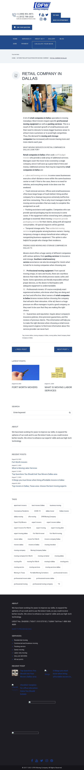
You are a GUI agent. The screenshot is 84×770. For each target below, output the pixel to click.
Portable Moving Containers (39, 573)
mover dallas (18, 539)
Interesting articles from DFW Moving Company (33, 58)
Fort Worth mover (38, 533)
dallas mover (50, 511)
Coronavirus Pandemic (21, 511)
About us (39, 39)
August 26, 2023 (16, 383)
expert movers (36, 522)
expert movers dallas (54, 522)
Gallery (51, 39)
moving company (19, 550)
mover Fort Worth (33, 539)
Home (15, 39)
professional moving (20, 584)
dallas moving (18, 516)
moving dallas (53, 335)
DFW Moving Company (48, 516)
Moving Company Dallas (38, 550)
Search (70, 412)
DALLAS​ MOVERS (20, 656)
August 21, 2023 (49, 383)
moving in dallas (49, 561)
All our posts (18, 659)
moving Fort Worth (33, 561)
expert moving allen (57, 528)
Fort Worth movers (24, 387)
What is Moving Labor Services (24, 468)
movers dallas (29, 335)
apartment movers (20, 505)
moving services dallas (52, 567)
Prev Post (22, 349)
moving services (34, 567)
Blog (62, 39)
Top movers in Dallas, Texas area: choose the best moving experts (39, 486)
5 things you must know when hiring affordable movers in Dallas (38, 480)
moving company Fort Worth (23, 556)
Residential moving (21, 640)
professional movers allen (22, 578)
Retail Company (62, 335)
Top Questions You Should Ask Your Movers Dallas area (34, 474)
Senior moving (19, 650)
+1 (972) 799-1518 (24, 17)
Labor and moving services (36, 175)
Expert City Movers (20, 522)
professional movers (60, 573)
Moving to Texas (19, 573)
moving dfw (18, 561)
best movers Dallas (38, 505)
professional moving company (43, 584)
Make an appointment (60, 20)
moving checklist (50, 545)
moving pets (64, 561)
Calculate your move (44, 44)
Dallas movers (64, 511)
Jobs (15, 44)
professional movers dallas (45, 578)
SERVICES (26, 39)
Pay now (56, 15)
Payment (24, 44)
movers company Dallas (52, 539)
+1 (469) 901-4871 (24, 14)
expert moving (41, 528)
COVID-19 (37, 511)
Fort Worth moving (56, 533)
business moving (55, 505)
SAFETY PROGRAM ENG (22, 629)
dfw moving (32, 516)
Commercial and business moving (26, 643)
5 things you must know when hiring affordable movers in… (62, 674)
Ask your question (23, 27)
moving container (43, 556)
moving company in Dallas (41, 335)
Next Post (62, 349)
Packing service (20, 646)
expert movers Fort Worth (22, 528)
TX (59, 584)
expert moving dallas (21, 533)
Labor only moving (20, 653)
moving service (19, 567)
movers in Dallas (34, 545)
